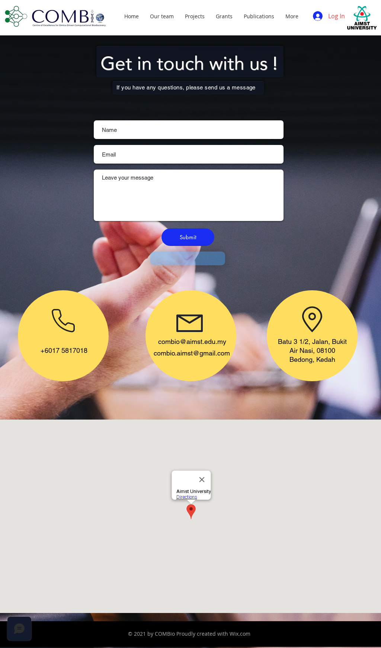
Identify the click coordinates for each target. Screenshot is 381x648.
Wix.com (240, 633)
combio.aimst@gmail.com (192, 353)
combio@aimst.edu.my (192, 341)
